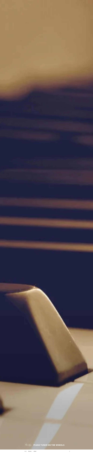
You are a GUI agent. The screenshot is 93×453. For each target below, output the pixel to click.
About (25, 451)
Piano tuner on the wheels (49, 445)
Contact (35, 451)
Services (29, 451)
